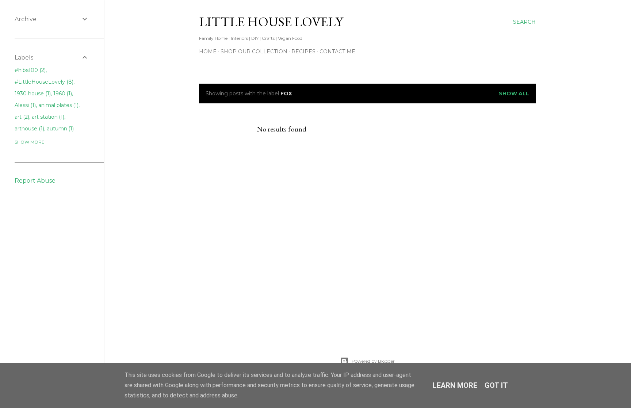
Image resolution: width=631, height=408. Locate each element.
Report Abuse (35, 180)
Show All (514, 93)
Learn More (455, 385)
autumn (60, 128)
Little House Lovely (271, 21)
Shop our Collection (254, 51)
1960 (62, 93)
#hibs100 (29, 70)
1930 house (32, 93)
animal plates (57, 105)
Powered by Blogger (373, 361)
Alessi (24, 105)
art (21, 117)
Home (208, 51)
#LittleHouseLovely (43, 82)
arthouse (29, 128)
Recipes (303, 51)
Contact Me (337, 51)
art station (47, 117)
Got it (496, 385)
